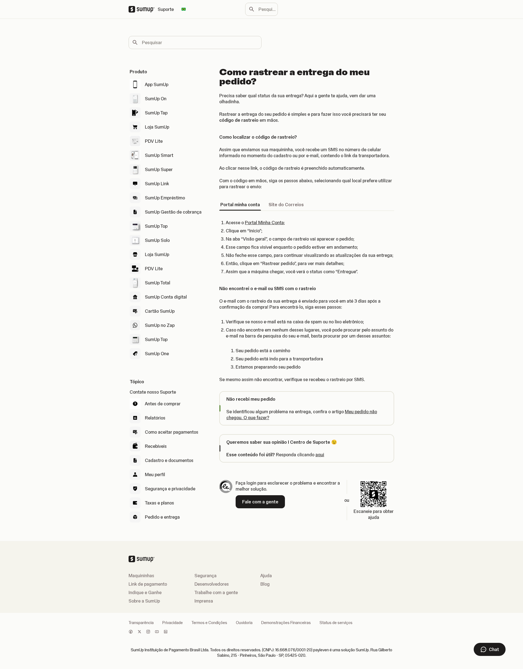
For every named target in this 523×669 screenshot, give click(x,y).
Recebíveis (156, 446)
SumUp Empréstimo (165, 197)
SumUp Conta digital (166, 297)
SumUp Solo (157, 240)
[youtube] (157, 632)
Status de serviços (336, 622)
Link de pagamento (148, 584)
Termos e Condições (209, 622)
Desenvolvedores (211, 584)
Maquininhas (141, 575)
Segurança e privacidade (170, 488)
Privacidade (172, 622)
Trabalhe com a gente (216, 592)
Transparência (141, 622)
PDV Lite (154, 141)
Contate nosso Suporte (153, 392)
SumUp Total (157, 282)
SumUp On (155, 98)
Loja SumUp (157, 127)
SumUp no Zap (160, 325)
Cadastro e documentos (169, 460)
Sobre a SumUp (144, 601)
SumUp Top (156, 226)
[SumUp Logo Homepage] (143, 9)
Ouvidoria (244, 622)
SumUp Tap (156, 112)
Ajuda (266, 575)
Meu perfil (155, 474)
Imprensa (203, 601)
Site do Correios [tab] (286, 204)
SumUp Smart (159, 155)
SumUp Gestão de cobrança (173, 212)
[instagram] (148, 632)
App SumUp (156, 84)
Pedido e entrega (162, 517)
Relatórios (155, 418)
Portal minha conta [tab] (240, 204)
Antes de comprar (163, 403)
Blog (265, 584)
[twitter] (139, 632)
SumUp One (157, 353)
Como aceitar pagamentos (171, 432)
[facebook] (131, 632)
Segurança (205, 575)
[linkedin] (165, 632)
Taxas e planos (159, 503)
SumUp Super (159, 169)
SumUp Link (157, 183)
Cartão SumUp (160, 311)
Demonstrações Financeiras (286, 622)
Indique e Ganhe (145, 592)
